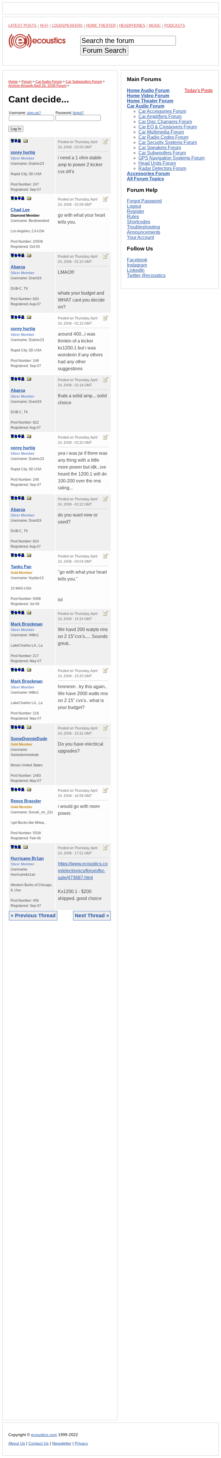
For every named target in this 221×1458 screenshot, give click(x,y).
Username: (25, 113)
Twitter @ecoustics (146, 275)
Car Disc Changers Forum (165, 121)
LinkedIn (135, 270)
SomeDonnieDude (29, 738)
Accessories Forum (148, 173)
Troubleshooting (143, 226)
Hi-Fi (44, 25)
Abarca (18, 266)
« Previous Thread (33, 915)
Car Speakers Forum (159, 147)
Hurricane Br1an (27, 858)
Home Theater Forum (150, 100)
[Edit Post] (105, 141)
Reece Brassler (26, 800)
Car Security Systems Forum (167, 142)
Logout (134, 206)
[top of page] (12, 141)
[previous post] (16, 198)
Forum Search (104, 50)
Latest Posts (22, 25)
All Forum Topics (145, 178)
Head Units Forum (157, 163)
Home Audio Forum (148, 90)
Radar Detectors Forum (162, 168)
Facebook (137, 259)
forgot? (78, 113)
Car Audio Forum (145, 106)
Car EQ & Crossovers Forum (167, 126)
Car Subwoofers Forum (162, 152)
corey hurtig (23, 152)
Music (155, 25)
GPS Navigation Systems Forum (171, 158)
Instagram (137, 265)
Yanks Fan (21, 566)
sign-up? (34, 113)
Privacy (81, 1443)
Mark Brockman (27, 624)
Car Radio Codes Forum (163, 137)
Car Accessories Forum (162, 111)
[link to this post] (25, 141)
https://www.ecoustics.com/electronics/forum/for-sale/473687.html (83, 870)
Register (135, 211)
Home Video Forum (148, 95)
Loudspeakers (67, 25)
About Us (16, 1443)
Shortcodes (138, 221)
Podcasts (174, 25)
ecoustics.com (44, 1435)
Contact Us (38, 1443)
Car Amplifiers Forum (160, 116)
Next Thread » (92, 915)
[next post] (16, 141)
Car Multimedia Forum (161, 132)
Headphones (132, 25)
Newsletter (61, 1443)
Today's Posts (198, 90)
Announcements (143, 232)
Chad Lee (20, 209)
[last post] (19, 141)
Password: (70, 113)
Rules (133, 216)
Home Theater (101, 25)
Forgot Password (144, 201)
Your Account (140, 237)
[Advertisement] (59, 1174)
